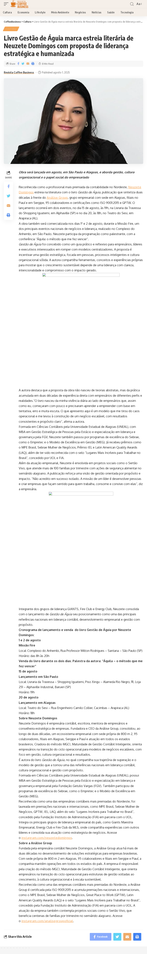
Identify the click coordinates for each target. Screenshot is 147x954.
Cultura (11, 29)
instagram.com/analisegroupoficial (47, 921)
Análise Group (57, 197)
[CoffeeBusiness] (19, 4)
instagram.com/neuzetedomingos (46, 838)
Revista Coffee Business (19, 72)
